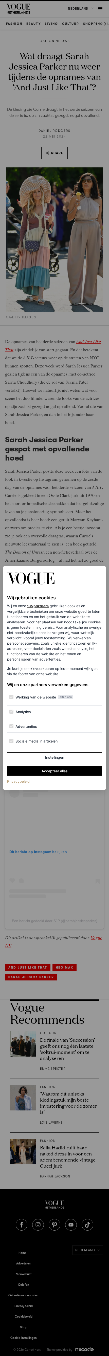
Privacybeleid (18, 781)
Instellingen (54, 757)
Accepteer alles (55, 771)
